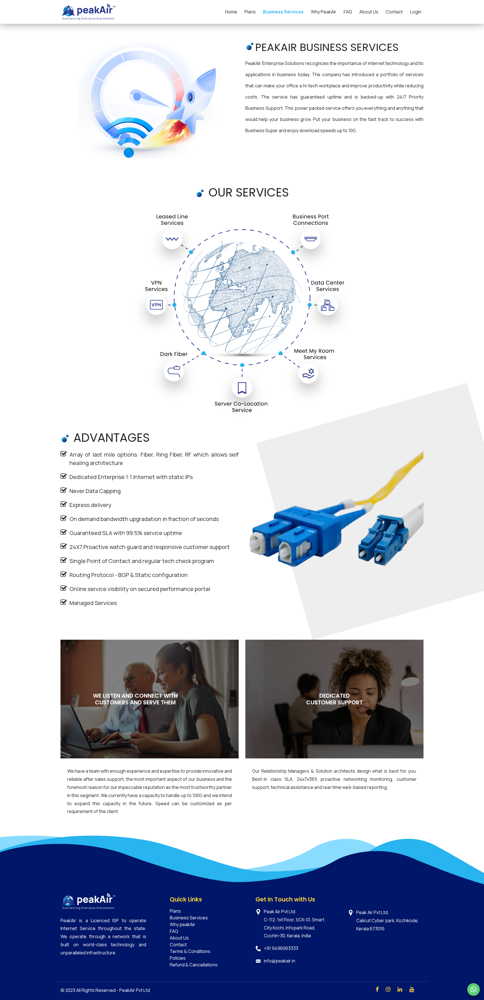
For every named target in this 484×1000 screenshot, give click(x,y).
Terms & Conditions (190, 951)
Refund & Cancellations (194, 965)
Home (231, 12)
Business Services (283, 12)
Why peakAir (182, 924)
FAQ (348, 12)
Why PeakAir (323, 12)
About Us (368, 12)
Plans (250, 12)
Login (415, 12)
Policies (178, 958)
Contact (394, 12)
